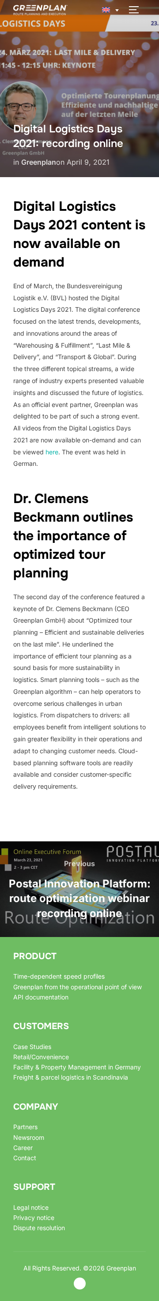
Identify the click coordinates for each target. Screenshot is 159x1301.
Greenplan (38, 162)
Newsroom (28, 1137)
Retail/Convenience (41, 1057)
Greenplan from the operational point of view (77, 987)
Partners (25, 1127)
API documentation (40, 997)
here (51, 452)
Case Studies (32, 1046)
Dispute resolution (39, 1227)
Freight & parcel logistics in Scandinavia (70, 1077)
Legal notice (31, 1207)
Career (23, 1147)
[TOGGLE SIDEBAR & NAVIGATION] (137, 9)
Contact (24, 1158)
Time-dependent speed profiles (59, 976)
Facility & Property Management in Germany (77, 1067)
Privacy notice (33, 1217)
